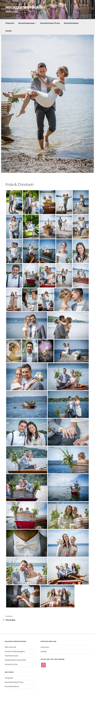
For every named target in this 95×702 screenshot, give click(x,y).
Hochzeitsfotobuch (71, 23)
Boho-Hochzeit (10, 647)
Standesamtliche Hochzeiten (15, 660)
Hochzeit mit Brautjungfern (15, 651)
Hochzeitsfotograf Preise (50, 23)
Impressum (45, 647)
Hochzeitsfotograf (24, 7)
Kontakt (9, 31)
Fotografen (10, 23)
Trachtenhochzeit (11, 656)
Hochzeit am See (11, 664)
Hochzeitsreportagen (26, 23)
